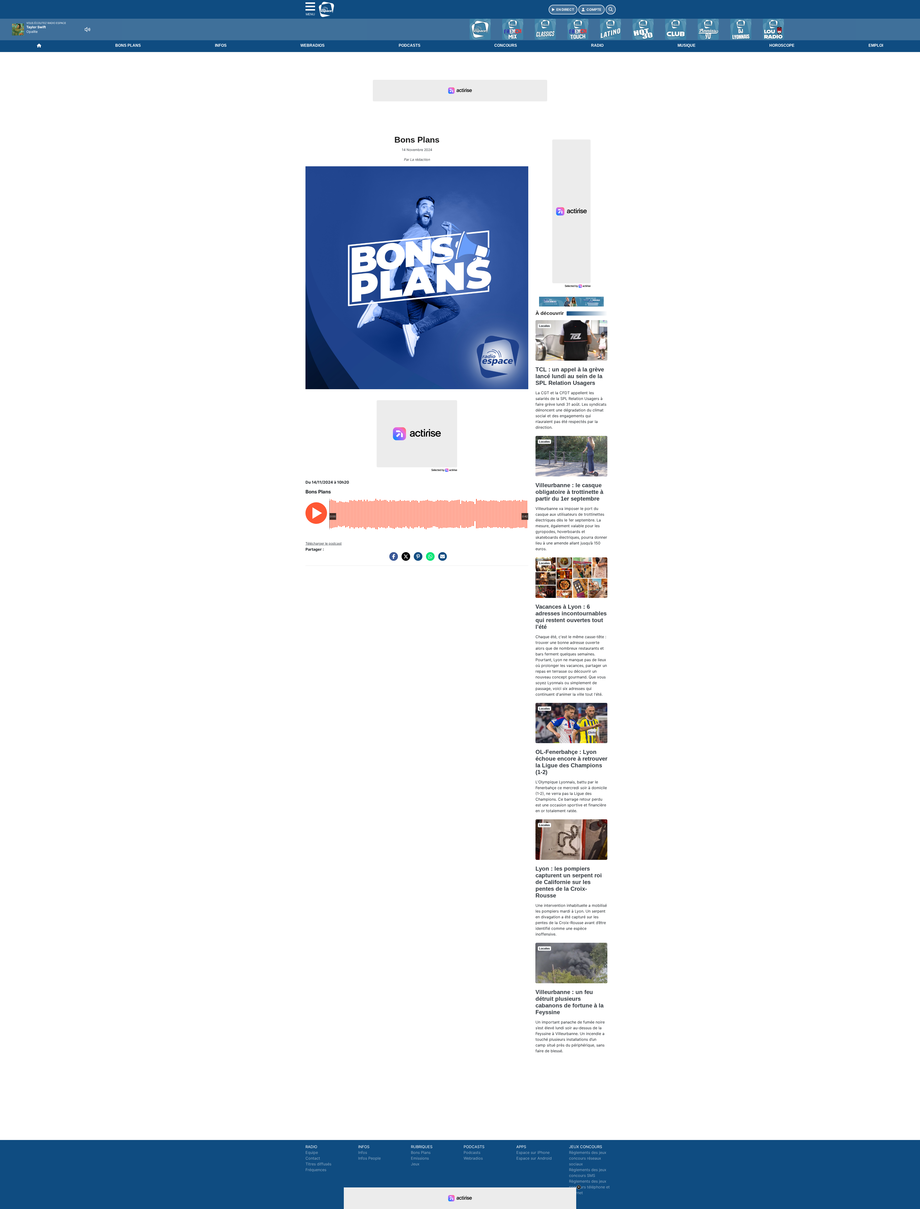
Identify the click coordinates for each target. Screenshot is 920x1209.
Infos (221, 45)
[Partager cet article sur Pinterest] (416, 558)
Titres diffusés (318, 1164)
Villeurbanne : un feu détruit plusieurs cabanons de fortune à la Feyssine (569, 1002)
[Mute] (87, 29)
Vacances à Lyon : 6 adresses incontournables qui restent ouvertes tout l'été (571, 616)
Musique (687, 45)
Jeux (415, 1164)
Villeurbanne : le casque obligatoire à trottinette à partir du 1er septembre (569, 492)
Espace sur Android (534, 1158)
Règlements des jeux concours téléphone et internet (589, 1187)
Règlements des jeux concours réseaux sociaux (587, 1158)
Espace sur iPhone (533, 1152)
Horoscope (781, 45)
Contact (312, 1158)
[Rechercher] (611, 9)
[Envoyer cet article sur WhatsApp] (429, 558)
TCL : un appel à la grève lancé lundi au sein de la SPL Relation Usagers (569, 376)
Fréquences (315, 1169)
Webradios (312, 45)
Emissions (420, 1158)
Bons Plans (128, 45)
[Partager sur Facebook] (392, 558)
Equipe (311, 1152)
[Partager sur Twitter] (404, 558)
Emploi (875, 45)
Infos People (369, 1158)
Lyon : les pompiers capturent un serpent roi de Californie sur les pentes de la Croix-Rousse (568, 882)
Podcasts (409, 45)
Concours (505, 45)
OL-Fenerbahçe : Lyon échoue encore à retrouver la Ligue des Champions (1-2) (571, 762)
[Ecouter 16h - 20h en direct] (571, 301)
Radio (597, 45)
